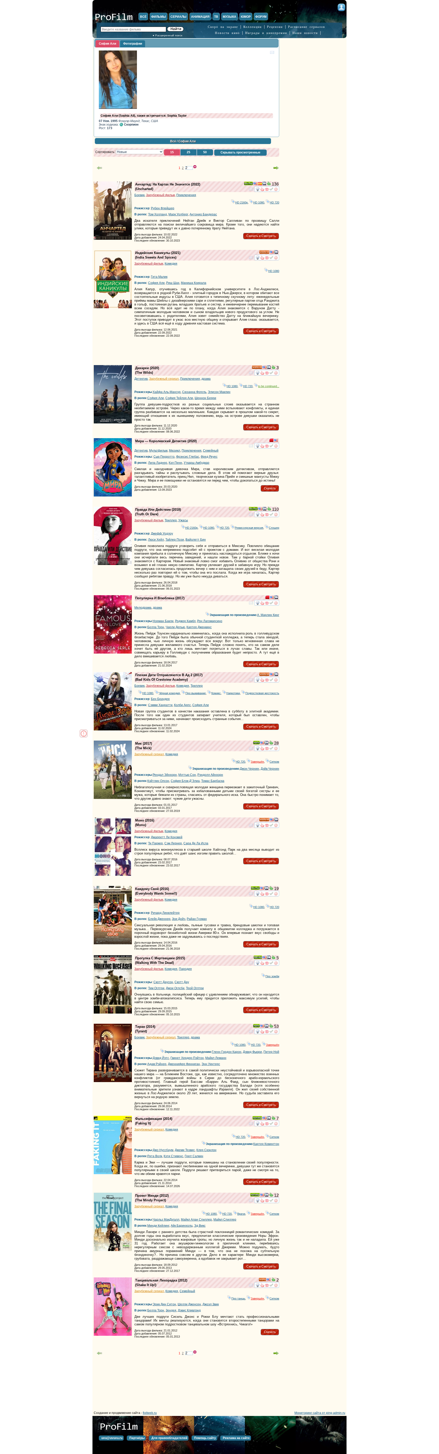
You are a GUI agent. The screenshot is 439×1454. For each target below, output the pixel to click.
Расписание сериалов (306, 27)
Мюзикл (174, 450)
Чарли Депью (175, 627)
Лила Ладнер (157, 463)
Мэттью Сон (187, 775)
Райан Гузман (197, 919)
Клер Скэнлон (206, 1150)
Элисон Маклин (219, 392)
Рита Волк (154, 1156)
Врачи (241, 1213)
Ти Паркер (155, 843)
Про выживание (195, 693)
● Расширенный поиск (167, 35)
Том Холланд (157, 214)
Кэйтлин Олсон (158, 781)
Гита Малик (159, 277)
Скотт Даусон (163, 982)
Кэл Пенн (175, 463)
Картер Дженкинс (199, 627)
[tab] (107, 44)
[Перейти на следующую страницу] (276, 168)
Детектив (141, 379)
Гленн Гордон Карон (226, 1052)
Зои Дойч (178, 919)
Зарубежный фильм (160, 195)
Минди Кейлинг (158, 1225)
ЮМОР (246, 17)
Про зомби (272, 976)
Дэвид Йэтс (161, 1058)
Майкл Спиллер (224, 1219)
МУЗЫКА (229, 17)
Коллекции (252, 27)
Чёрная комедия (169, 693)
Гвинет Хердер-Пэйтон (187, 1058)
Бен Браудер (160, 699)
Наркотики (233, 693)
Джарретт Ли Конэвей (166, 837)
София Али (156, 283)
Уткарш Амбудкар (196, 463)
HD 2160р (241, 202)
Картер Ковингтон (266, 1144)
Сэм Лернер (173, 843)
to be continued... (268, 386)
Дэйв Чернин (270, 769)
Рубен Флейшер (162, 208)
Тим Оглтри (156, 988)
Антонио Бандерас (203, 214)
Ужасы (183, 520)
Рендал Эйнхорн (165, 775)
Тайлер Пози (174, 539)
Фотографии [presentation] (132, 43)
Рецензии (275, 27)
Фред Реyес (209, 456)
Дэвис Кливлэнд (189, 1310)
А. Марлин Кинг (268, 615)
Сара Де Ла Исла (195, 843)
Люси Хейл (156, 539)
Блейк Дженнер (159, 919)
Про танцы (238, 1298)
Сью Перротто (164, 456)
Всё (173, 141)
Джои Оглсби (175, 988)
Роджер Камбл (185, 621)
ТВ (216, 17)
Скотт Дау (182, 982)
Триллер (171, 520)
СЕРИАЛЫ (178, 17)
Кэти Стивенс (173, 1156)
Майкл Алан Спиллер (196, 1219)
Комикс (216, 693)
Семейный (210, 450)
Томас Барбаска (212, 781)
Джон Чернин (249, 769)
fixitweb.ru (150, 1413)
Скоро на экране (223, 27)
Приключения (186, 195)
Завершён (257, 761)
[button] (172, 152)
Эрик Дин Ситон (164, 1304)
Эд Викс (200, 1225)
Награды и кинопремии (266, 33)
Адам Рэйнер (156, 1064)
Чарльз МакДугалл (166, 1219)
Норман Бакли (163, 621)
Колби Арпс (182, 705)
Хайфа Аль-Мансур (167, 392)
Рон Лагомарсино (209, 621)
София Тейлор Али (179, 398)
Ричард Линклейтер (165, 913)
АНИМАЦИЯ (200, 17)
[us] (255, 184)
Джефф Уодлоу (162, 533)
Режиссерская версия (249, 527)
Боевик (139, 195)
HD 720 (274, 202)
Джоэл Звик (210, 1304)
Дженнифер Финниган (184, 1064)
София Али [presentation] (107, 43)
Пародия (185, 969)
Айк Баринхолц (182, 1225)
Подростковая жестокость (262, 693)
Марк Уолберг (178, 214)
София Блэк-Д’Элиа (185, 781)
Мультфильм (158, 450)
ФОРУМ (260, 17)
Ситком (274, 761)
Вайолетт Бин (195, 539)
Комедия (171, 263)
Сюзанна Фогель (194, 392)
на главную (120, 1428)
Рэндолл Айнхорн (210, 775)
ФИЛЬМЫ (158, 17)
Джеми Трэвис (185, 1150)
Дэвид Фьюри (252, 1052)
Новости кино (227, 33)
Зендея (171, 1310)
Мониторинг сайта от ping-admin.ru (319, 1413)
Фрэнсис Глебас (187, 456)
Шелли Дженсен (189, 1304)
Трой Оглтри (195, 988)
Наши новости (305, 33)
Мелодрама (142, 607)
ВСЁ (143, 17)
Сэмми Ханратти (160, 705)
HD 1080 (258, 202)
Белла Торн (155, 627)
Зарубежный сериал (164, 379)
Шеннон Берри (205, 398)
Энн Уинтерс (210, 1064)
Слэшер (274, 527)
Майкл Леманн (215, 1058)
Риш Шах (172, 283)
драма (206, 379)
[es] (260, 184)
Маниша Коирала (193, 283)
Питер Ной (271, 1052)
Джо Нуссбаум (163, 1150)
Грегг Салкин (194, 1156)
